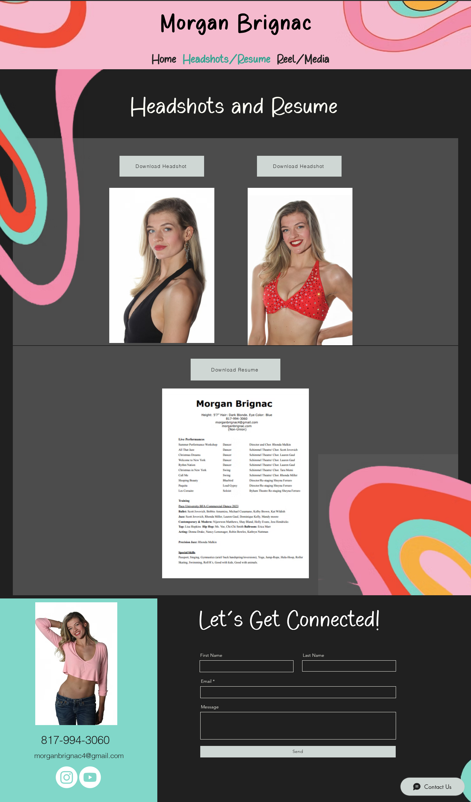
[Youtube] (90, 777)
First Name (211, 655)
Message (210, 707)
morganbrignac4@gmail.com (79, 755)
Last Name (313, 655)
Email (206, 681)
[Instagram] (67, 777)
